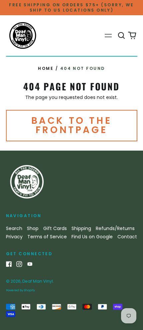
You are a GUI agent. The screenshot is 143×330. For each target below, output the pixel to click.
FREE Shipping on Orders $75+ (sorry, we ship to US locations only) (71, 7)
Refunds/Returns (115, 228)
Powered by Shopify (20, 290)
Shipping (81, 228)
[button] (121, 35)
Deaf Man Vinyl (37, 281)
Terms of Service (47, 236)
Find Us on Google (92, 236)
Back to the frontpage (71, 125)
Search (14, 228)
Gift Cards (55, 228)
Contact (127, 236)
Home (46, 68)
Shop (33, 228)
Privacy (14, 236)
